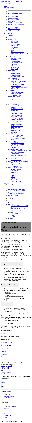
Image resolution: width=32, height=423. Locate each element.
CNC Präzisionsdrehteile (17, 144)
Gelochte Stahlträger (16, 180)
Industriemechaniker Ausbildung (16, 189)
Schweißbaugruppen (13, 32)
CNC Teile (14, 174)
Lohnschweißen (12, 21)
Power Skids (14, 45)
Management (11, 203)
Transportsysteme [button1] (12, 78)
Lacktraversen (15, 64)
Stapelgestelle (14, 69)
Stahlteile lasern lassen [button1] (14, 104)
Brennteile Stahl (15, 178)
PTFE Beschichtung (13, 27)
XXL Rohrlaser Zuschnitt (18, 138)
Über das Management (10, 406)
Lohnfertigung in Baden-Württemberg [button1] (18, 161)
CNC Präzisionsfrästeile (17, 143)
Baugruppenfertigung (16, 95)
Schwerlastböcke (15, 66)
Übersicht (10, 9)
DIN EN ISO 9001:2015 (17, 210)
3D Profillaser (14, 140)
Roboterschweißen (13, 15)
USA (12, 215)
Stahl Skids (14, 49)
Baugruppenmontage (13, 30)
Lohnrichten (14, 132)
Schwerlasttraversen (16, 62)
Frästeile (13, 177)
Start (5, 6)
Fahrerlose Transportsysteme (18, 89)
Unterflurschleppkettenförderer (19, 87)
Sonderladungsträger (16, 55)
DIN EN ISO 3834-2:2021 (18, 209)
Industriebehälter (15, 59)
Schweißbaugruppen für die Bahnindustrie (18, 156)
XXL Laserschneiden (16, 121)
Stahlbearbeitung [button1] (12, 123)
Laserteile (13, 164)
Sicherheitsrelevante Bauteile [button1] (15, 149)
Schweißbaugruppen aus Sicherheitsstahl (17, 152)
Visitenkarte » (4, 354)
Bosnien (13, 216)
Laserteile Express (16, 160)
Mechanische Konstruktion (15, 13)
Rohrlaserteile (14, 146)
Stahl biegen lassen (16, 127)
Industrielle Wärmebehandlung (16, 24)
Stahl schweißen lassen (17, 124)
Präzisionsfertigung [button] (9, 7)
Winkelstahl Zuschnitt (17, 118)
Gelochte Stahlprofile (16, 181)
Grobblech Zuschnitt (16, 113)
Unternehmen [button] (7, 197)
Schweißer (10, 192)
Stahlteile (13, 172)
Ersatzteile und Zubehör (14, 96)
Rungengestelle (15, 67)
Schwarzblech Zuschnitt (17, 112)
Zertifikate (7, 397)
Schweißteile (14, 170)
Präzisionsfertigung (9, 396)
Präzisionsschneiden (13, 16)
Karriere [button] (6, 183)
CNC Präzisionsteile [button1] (13, 141)
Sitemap (6, 399)
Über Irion (7, 405)
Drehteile (13, 175)
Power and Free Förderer (17, 84)
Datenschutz (7, 415)
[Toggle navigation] (9, 3)
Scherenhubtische (15, 72)
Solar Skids (14, 50)
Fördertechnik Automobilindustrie (20, 53)
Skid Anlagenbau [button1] (12, 39)
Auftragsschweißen (16, 93)
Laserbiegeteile (15, 147)
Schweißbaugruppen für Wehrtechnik (21, 150)
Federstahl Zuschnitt (16, 115)
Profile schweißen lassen (17, 92)
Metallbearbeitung (16, 169)
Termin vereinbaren (6, 357)
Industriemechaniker (13, 195)
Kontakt (10, 220)
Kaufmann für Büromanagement (16, 190)
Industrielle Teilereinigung (15, 22)
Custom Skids (14, 41)
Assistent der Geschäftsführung (16, 193)
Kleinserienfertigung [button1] (13, 90)
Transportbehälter (15, 61)
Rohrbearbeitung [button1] (12, 133)
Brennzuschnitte (15, 106)
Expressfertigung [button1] (12, 158)
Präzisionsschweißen (13, 19)
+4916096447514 (5, 348)
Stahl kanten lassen (16, 130)
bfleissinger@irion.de (6, 342)
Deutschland (14, 213)
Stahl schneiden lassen (17, 126)
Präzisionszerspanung (13, 18)
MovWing (10, 218)
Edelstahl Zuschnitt (16, 110)
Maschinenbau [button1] (11, 70)
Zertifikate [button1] (10, 204)
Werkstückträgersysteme (17, 76)
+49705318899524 (6, 345)
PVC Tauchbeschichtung (14, 29)
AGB (5, 417)
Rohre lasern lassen (16, 136)
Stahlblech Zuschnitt (16, 107)
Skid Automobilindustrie (17, 52)
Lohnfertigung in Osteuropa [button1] (15, 167)
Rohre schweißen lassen (17, 135)
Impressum (7, 414)
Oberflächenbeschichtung (14, 26)
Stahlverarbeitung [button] (9, 98)
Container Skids (15, 44)
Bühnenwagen (15, 79)
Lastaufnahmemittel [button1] (13, 56)
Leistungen (7, 394)
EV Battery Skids (15, 42)
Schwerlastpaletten (16, 58)
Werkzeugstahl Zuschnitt (17, 116)
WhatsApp (3, 351)
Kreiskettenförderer (16, 86)
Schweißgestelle (15, 73)
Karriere (6, 408)
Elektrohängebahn (16, 83)
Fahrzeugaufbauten (16, 75)
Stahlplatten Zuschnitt (17, 109)
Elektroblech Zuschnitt (17, 119)
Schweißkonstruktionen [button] (10, 33)
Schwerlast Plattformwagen (18, 81)
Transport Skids (15, 47)
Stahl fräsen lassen (16, 129)
